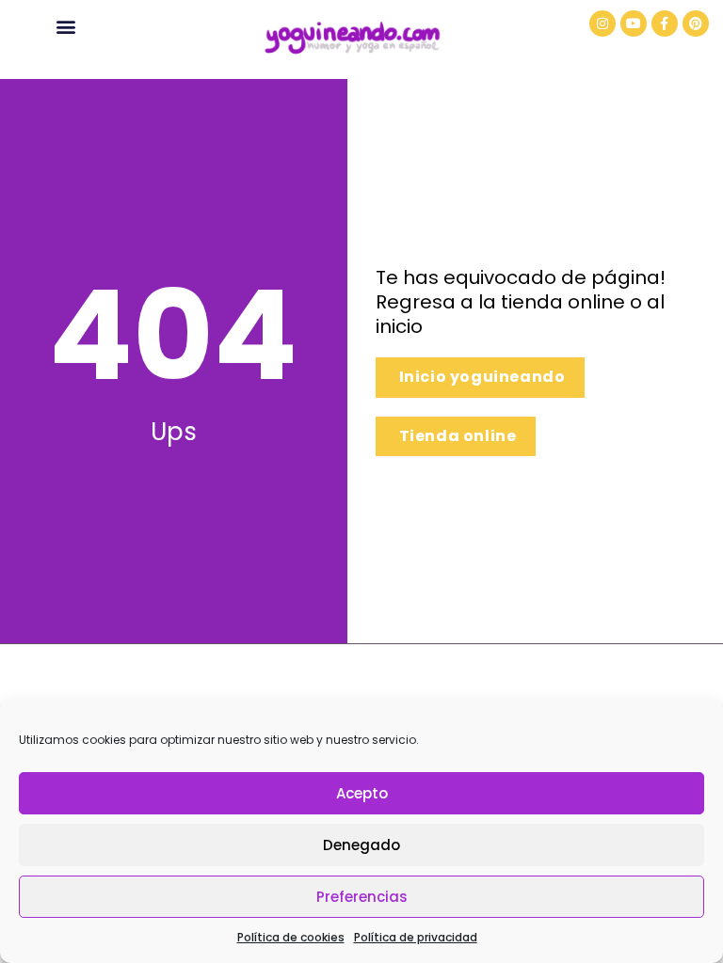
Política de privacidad (415, 937)
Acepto (362, 793)
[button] (66, 25)
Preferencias (362, 897)
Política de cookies (291, 937)
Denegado (361, 845)
